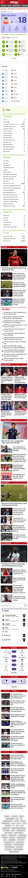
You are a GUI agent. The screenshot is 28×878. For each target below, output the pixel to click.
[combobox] (14, 605)
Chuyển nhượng (16, 5)
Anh (17, 818)
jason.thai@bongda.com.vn (15, 871)
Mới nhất (7, 816)
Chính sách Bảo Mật (16, 874)
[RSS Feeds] (7, 876)
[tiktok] (12, 876)
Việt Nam (23, 821)
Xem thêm (14, 672)
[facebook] (9, 876)
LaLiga (8, 110)
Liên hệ (8, 874)
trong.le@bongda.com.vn (10, 869)
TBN (21, 818)
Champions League (7, 821)
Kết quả (9, 5)
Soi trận (16, 821)
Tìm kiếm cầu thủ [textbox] (5, 605)
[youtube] (15, 876)
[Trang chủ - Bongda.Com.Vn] (14, 2)
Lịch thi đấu (3, 5)
